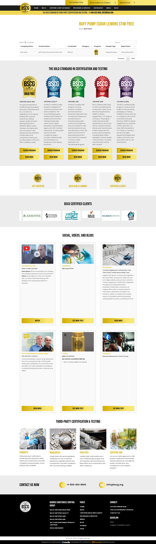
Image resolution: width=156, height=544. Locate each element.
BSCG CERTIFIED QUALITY (59, 513)
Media (82, 519)
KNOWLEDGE (98, 8)
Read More (29, 157)
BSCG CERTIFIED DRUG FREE (60, 510)
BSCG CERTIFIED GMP (58, 516)
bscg (82, 510)
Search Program (29, 150)
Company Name (26, 46)
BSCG (44, 8)
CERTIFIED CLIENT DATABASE (59, 8)
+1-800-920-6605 (76, 484)
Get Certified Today (76, 2)
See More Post (78, 320)
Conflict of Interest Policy (120, 525)
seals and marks (56, 528)
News (112, 522)
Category (85, 46)
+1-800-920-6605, (95, 12)
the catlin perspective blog (121, 510)
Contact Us (115, 513)
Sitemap (83, 526)
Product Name (44, 46)
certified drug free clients (91, 513)
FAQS (82, 529)
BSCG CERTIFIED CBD (57, 519)
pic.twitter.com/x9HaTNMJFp (73, 359)
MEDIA (108, 8)
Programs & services (88, 516)
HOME (36, 8)
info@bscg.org (107, 12)
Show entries (27, 42)
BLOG (116, 8)
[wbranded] (66, 542)
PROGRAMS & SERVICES (81, 8)
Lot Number (72, 46)
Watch (37, 320)
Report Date (125, 46)
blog (82, 522)
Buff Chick (88, 29)
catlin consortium (118, 507)
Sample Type (111, 46)
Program (97, 46)
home (82, 507)
